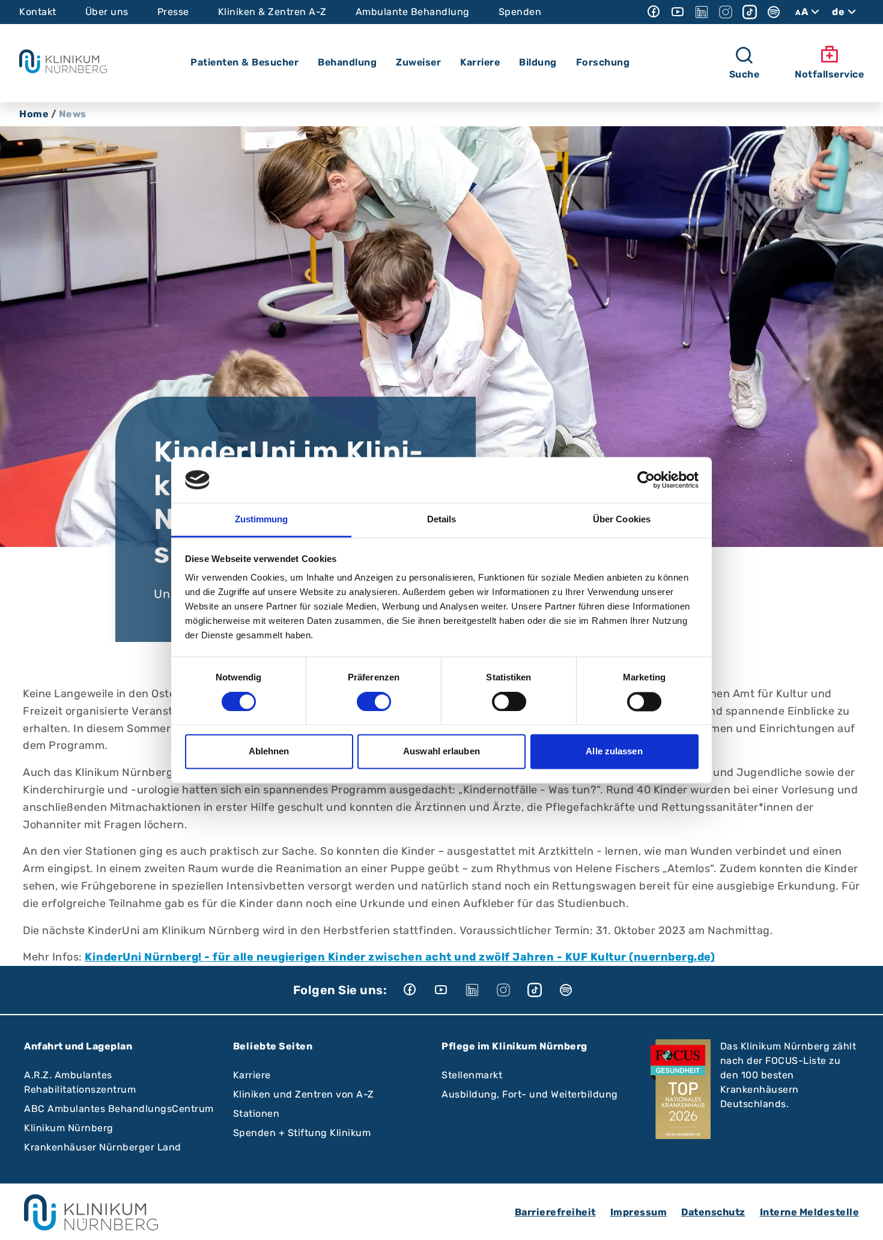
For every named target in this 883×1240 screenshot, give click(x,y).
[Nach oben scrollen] (862, 1219)
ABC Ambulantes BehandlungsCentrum (119, 1108)
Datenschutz (713, 1212)
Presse (173, 11)
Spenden (520, 11)
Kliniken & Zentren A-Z (272, 11)
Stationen (256, 1113)
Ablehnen (269, 752)
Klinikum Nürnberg (69, 1128)
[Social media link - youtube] (677, 12)
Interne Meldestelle (810, 1212)
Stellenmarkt (472, 1075)
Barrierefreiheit (555, 1212)
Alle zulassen (614, 752)
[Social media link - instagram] (725, 12)
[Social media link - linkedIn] (701, 12)
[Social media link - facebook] (653, 12)
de (838, 11)
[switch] (374, 701)
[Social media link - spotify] (773, 12)
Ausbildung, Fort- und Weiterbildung (530, 1094)
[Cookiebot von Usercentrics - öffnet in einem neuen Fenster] (646, 480)
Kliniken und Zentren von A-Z (303, 1094)
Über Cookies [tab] (622, 520)
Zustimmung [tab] (261, 520)
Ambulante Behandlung (413, 11)
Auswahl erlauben (441, 752)
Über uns (107, 11)
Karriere (252, 1075)
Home (34, 114)
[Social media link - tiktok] (749, 12)
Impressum (638, 1212)
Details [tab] (442, 520)
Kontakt (37, 11)
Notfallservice (829, 74)
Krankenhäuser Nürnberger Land (102, 1147)
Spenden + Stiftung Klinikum (302, 1132)
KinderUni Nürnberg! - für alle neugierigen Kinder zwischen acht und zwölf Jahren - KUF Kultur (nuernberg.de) (400, 957)
